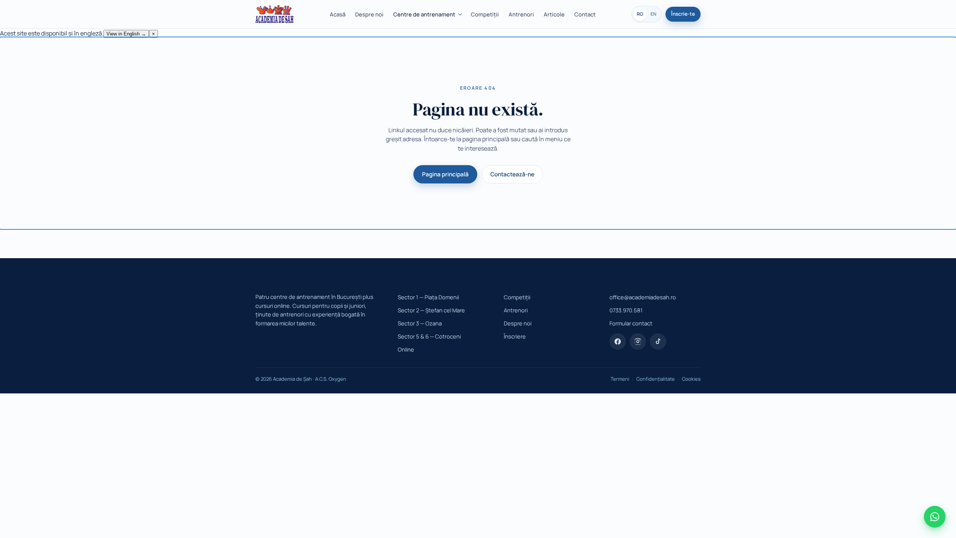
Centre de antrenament (424, 14)
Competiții (485, 14)
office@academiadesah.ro (642, 297)
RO (640, 14)
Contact (585, 14)
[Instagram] (638, 341)
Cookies (691, 378)
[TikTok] (658, 341)
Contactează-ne (512, 174)
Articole (554, 14)
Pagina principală (445, 174)
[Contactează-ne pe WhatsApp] (935, 517)
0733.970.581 (626, 310)
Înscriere (515, 336)
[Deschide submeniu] (461, 14)
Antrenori (521, 14)
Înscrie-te (683, 13)
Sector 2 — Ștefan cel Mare (431, 310)
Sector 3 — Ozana (420, 323)
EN (654, 14)
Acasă (337, 14)
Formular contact (630, 323)
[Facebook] (617, 341)
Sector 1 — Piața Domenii (428, 297)
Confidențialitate (655, 378)
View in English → (126, 34)
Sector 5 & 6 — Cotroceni (429, 336)
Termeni (620, 378)
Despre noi (369, 14)
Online (406, 349)
